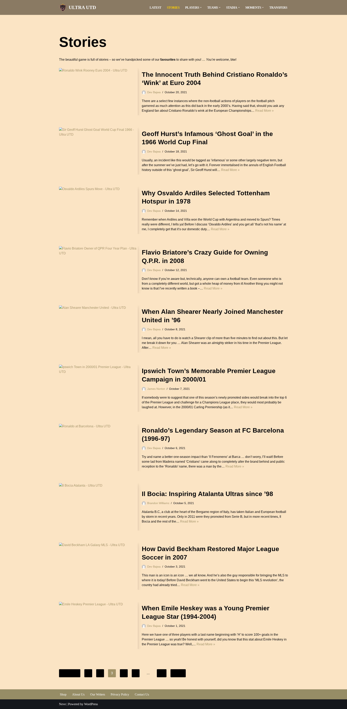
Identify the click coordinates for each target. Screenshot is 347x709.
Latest (155, 7)
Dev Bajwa (154, 92)
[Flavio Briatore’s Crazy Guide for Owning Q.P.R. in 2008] (98, 269)
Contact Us (142, 694)
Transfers (278, 7)
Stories (173, 7)
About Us (78, 694)
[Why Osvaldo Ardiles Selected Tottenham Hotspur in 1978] (98, 210)
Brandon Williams (158, 503)
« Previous (69, 673)
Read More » (264, 110)
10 (161, 673)
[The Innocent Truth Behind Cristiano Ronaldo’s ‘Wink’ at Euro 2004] (98, 91)
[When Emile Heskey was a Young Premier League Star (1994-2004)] (98, 625)
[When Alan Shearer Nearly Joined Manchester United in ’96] (98, 329)
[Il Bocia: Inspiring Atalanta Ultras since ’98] (98, 506)
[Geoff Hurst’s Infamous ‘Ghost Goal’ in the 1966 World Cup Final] (98, 151)
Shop (63, 694)
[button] (201, 7)
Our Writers (97, 694)
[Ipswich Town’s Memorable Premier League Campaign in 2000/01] (98, 388)
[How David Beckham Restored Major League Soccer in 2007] (98, 566)
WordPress (91, 704)
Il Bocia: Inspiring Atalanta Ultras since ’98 (207, 493)
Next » (178, 673)
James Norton (156, 388)
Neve (62, 704)
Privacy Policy (120, 694)
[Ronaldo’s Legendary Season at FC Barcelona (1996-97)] (98, 447)
